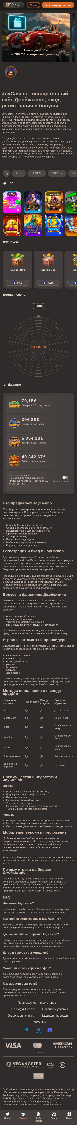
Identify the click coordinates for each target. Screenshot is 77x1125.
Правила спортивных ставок (37, 1002)
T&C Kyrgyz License (22, 1009)
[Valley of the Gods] (33, 225)
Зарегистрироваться (58, 5)
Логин (33, 5)
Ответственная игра (21, 1015)
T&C (22, 483)
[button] (38, 173)
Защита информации (55, 1015)
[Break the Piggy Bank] (12, 225)
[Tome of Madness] (33, 202)
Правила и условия (55, 1009)
